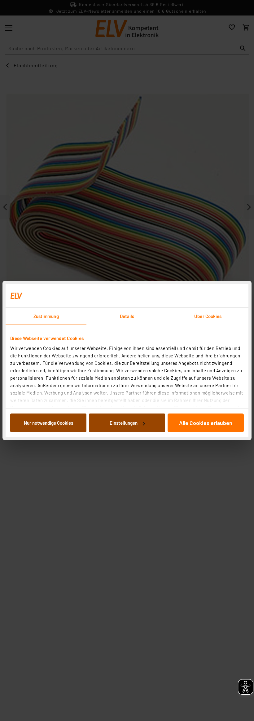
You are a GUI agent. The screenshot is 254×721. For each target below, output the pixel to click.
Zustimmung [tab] (46, 316)
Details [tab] (127, 316)
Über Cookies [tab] (207, 316)
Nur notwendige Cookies (48, 423)
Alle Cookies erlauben (205, 422)
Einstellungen (124, 423)
